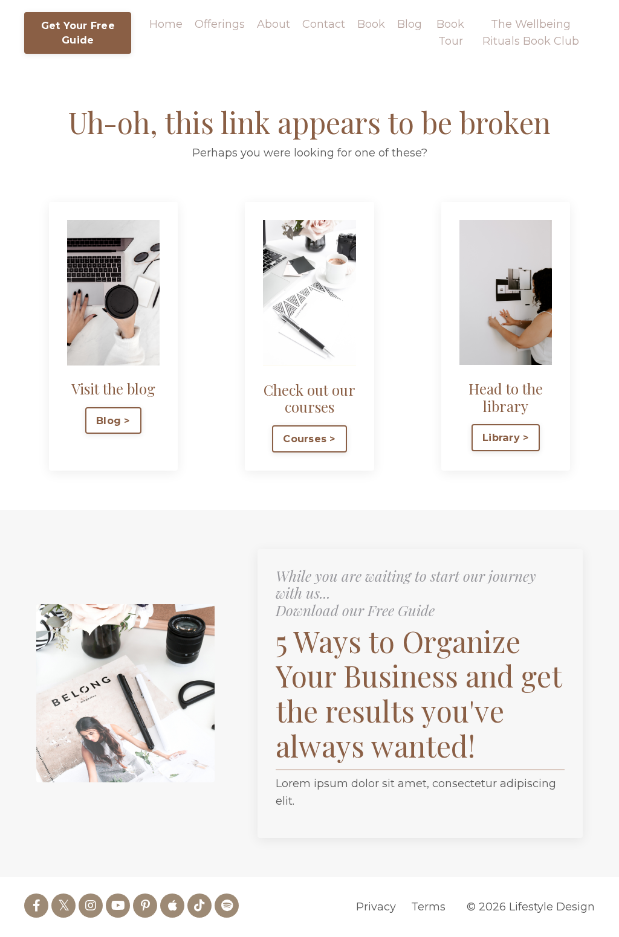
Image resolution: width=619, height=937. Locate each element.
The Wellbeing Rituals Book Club (530, 33)
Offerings (220, 24)
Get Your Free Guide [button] (78, 32)
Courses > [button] (309, 439)
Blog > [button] (113, 420)
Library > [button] (505, 437)
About (273, 24)
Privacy (376, 906)
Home (166, 24)
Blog (409, 24)
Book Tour (450, 33)
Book (371, 24)
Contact (323, 24)
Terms (428, 906)
